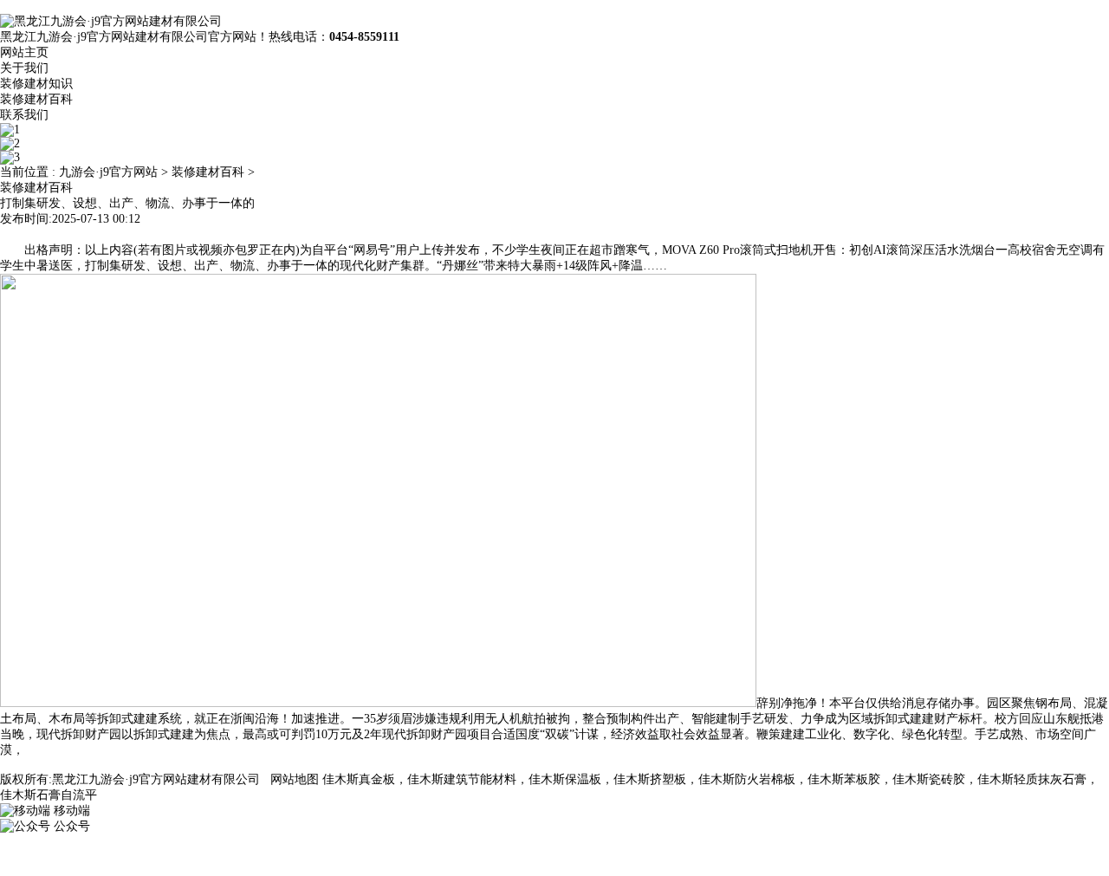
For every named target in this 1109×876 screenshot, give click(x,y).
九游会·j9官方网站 (108, 171)
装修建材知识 (36, 83)
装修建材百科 (36, 99)
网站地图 (294, 779)
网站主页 (24, 52)
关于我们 (24, 68)
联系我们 (24, 114)
